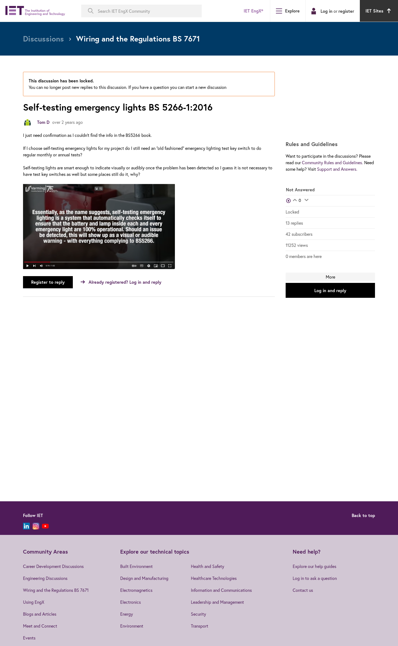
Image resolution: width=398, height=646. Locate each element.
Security (198, 614)
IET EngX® (253, 11)
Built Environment (136, 566)
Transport (199, 626)
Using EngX (33, 602)
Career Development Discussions (53, 566)
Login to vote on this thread (295, 200)
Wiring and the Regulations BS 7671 (56, 590)
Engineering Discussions (45, 578)
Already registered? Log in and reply (125, 282)
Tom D (43, 122)
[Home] (35, 11)
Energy (126, 614)
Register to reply (48, 282)
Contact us (303, 590)
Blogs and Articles (39, 614)
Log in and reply (330, 290)
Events (29, 638)
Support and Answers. (337, 169)
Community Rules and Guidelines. (332, 162)
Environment (131, 626)
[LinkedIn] (26, 526)
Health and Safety (207, 566)
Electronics (130, 602)
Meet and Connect (40, 626)
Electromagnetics (136, 590)
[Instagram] (35, 526)
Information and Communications (221, 590)
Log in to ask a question (315, 578)
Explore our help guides (314, 566)
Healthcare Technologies (214, 578)
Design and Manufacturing (144, 578)
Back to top (363, 515)
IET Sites (374, 11)
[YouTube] (45, 526)
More (330, 277)
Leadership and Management (217, 602)
